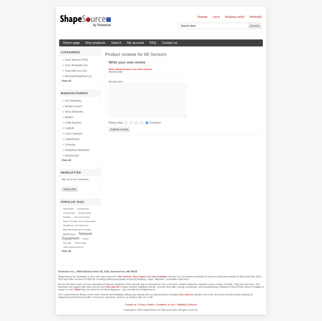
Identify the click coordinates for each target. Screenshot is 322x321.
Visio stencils (124, 276)
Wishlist (254, 16)
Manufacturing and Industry (77, 229)
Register (203, 16)
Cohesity (70, 144)
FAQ (153, 42)
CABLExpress (73, 122)
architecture (83, 208)
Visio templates (159, 276)
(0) (243, 16)
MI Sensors (155, 54)
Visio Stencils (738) (76, 59)
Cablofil (69, 128)
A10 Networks (73, 100)
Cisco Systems (73, 133)
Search (116, 42)
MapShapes (69, 234)
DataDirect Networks (77, 150)
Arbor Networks (74, 111)
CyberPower (72, 139)
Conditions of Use (165, 304)
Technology (80, 243)
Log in (216, 16)
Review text (115, 81)
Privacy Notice (146, 304)
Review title (115, 71)
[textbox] (213, 25)
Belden (69, 117)
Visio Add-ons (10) (76, 70)
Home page (71, 42)
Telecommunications (73, 247)
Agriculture (68, 208)
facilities (67, 217)
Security (67, 243)
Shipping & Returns (187, 304)
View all (66, 80)
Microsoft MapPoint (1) (78, 76)
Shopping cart (233, 16)
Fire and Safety (82, 217)
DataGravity (72, 155)
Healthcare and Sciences (75, 225)
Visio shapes (139, 276)
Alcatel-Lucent (73, 106)
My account (135, 42)
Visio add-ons (112, 287)
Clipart (77, 289)
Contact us (169, 42)
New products (95, 42)
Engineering (85, 213)
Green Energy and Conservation (79, 221)
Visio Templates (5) (76, 65)
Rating (113, 122)
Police (86, 239)
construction (69, 213)
